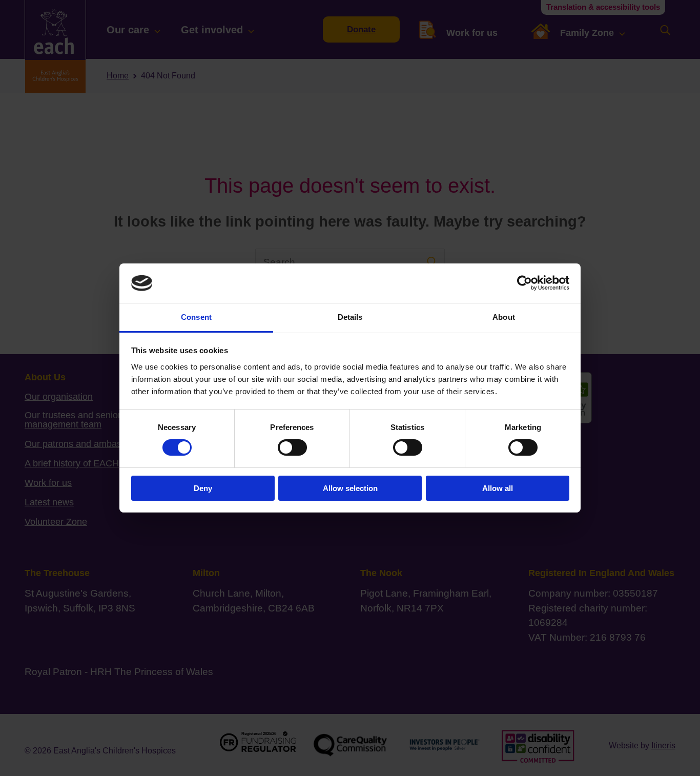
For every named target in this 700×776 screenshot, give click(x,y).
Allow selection (350, 488)
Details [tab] (350, 317)
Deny (203, 488)
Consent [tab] (196, 317)
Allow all (497, 488)
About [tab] (503, 317)
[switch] (292, 447)
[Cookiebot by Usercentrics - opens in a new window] (524, 283)
